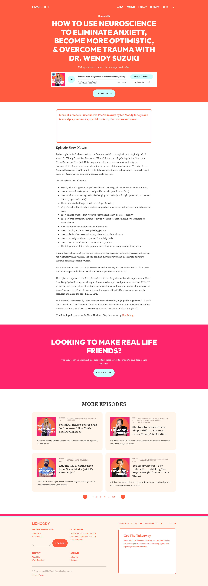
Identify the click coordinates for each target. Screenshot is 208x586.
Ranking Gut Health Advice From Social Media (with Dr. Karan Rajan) (76, 469)
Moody (43, 7)
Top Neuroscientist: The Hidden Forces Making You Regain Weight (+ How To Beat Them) (151, 471)
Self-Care (71, 420)
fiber (69, 459)
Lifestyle (74, 557)
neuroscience (144, 422)
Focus (157, 418)
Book (165, 7)
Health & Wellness (75, 418)
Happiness (164, 418)
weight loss (151, 461)
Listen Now (36, 533)
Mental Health (89, 418)
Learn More (104, 372)
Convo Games (77, 539)
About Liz (36, 557)
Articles (131, 7)
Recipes (74, 560)
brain (140, 418)
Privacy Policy (38, 575)
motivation (156, 420)
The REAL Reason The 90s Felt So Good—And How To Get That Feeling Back (78, 428)
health (84, 459)
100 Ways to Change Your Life (83, 533)
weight (143, 461)
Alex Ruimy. (128, 315)
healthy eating (73, 461)
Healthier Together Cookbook (83, 536)
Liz (34, 7)
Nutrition (84, 461)
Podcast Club (37, 536)
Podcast (142, 7)
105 (113, 497)
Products (154, 7)
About (120, 7)
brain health (148, 418)
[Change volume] (95, 82)
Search (60, 543)
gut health (76, 459)
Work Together (38, 560)
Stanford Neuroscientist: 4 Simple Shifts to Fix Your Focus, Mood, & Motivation (149, 430)
